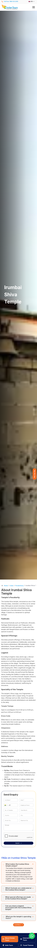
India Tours (9, 945)
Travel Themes (28, 945)
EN (32, 1)
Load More (17, 924)
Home (6, 585)
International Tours (27, 939)
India (11, 585)
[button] (18, 6)
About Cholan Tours (10, 939)
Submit (17, 843)
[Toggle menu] (33, 7)
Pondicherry (19, 585)
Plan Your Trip (34, 474)
